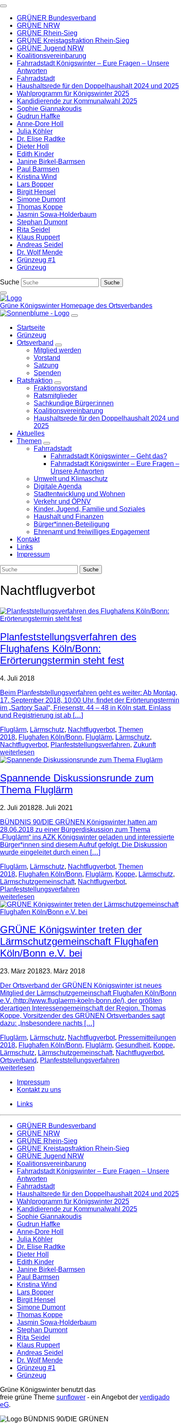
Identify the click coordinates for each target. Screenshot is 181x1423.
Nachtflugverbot (91, 729)
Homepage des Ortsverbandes (106, 305)
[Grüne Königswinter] (11, 298)
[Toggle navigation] (3, 6)
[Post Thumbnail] (90, 618)
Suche (9, 282)
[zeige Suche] (3, 293)
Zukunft (144, 744)
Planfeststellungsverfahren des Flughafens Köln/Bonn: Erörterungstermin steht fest (68, 648)
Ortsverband (18, 1060)
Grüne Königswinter (30, 305)
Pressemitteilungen (147, 1037)
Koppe (125, 874)
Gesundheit (132, 1045)
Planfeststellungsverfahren (90, 744)
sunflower (70, 1397)
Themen (130, 729)
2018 (7, 737)
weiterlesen (17, 752)
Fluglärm (13, 729)
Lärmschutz (47, 729)
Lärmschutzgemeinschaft (37, 881)
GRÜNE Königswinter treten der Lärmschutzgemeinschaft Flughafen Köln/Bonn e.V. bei (79, 941)
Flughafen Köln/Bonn (50, 737)
